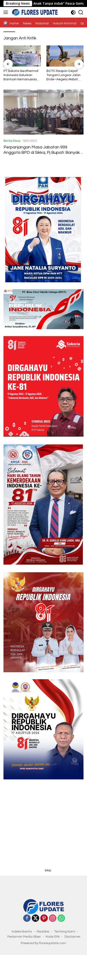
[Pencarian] (81, 12)
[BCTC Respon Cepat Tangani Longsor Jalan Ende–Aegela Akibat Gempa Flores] (65, 55)
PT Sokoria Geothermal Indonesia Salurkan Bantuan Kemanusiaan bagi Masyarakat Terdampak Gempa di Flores (21, 75)
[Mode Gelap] (73, 12)
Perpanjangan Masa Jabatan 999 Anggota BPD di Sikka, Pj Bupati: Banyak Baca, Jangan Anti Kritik (41, 152)
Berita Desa (11, 140)
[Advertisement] (43, 822)
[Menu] (6, 12)
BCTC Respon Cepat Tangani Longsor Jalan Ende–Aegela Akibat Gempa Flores (63, 75)
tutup (48, 870)
